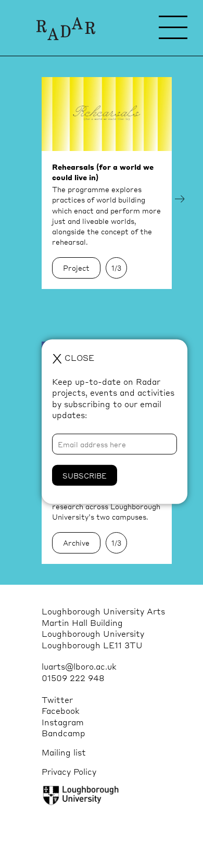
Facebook (61, 710)
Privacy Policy (69, 771)
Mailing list (64, 752)
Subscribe (84, 475)
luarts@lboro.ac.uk (79, 666)
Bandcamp (63, 732)
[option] (107, 183)
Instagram (63, 721)
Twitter (57, 699)
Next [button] (179, 199)
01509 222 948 (73, 677)
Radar (65, 28)
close (73, 357)
